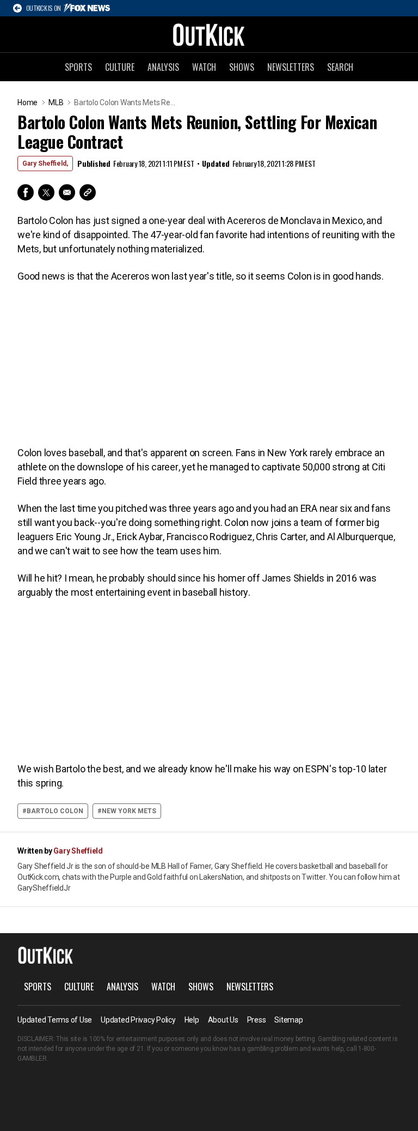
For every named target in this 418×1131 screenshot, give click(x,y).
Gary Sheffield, (45, 163)
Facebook (25, 192)
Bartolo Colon (55, 811)
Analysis (163, 67)
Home (27, 102)
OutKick (209, 34)
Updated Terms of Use (54, 1019)
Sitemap (288, 1019)
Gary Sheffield (78, 850)
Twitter (46, 192)
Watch (204, 67)
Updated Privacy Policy (138, 1019)
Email (67, 192)
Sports (78, 67)
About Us (223, 1019)
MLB (55, 102)
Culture (119, 67)
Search (340, 67)
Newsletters (290, 67)
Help (192, 1019)
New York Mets (129, 811)
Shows (241, 67)
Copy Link (87, 192)
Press (256, 1019)
